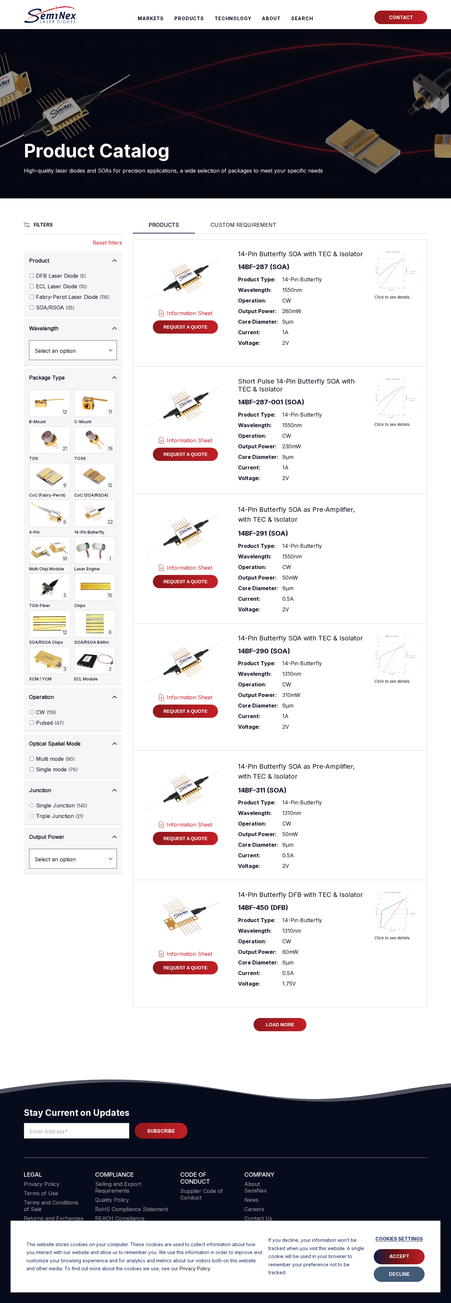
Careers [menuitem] (254, 1209)
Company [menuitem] (259, 1174)
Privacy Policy (195, 1268)
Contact (401, 17)
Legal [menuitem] (33, 1174)
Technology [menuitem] (233, 18)
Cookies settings (399, 1239)
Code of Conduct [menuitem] (195, 1178)
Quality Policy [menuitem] (112, 1200)
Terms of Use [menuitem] (41, 1193)
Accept (399, 1256)
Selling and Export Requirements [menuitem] (118, 1187)
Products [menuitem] (189, 18)
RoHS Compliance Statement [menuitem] (131, 1209)
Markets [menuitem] (151, 18)
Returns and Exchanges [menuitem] (54, 1218)
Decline (399, 1274)
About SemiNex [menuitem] (255, 1187)
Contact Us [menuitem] (258, 1218)
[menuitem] (302, 18)
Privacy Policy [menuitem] (41, 1184)
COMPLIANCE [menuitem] (114, 1174)
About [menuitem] (271, 18)
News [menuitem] (251, 1200)
